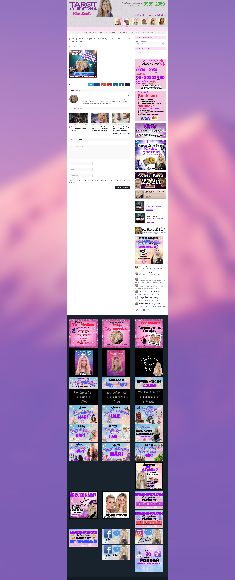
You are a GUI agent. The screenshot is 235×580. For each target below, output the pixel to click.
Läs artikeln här (151, 270)
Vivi (72, 46)
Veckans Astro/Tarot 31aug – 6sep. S (150, 285)
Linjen (78, 29)
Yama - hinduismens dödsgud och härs (150, 279)
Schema (144, 29)
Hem (72, 29)
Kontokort (103, 29)
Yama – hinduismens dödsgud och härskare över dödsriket (79, 128)
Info (161, 29)
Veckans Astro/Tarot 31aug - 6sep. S (149, 291)
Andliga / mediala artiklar (142, 41)
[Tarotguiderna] (91, 8)
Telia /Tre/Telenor (89, 29)
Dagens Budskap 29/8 (145, 273)
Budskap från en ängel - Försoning (149, 297)
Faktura (113, 29)
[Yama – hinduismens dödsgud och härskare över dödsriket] (78, 119)
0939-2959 (154, 4)
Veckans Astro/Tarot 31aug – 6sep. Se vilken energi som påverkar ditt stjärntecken (100, 128)
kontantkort (123, 29)
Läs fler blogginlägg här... (144, 309)
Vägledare (135, 29)
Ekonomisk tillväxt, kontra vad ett (148, 267)
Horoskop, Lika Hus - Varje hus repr (149, 303)
